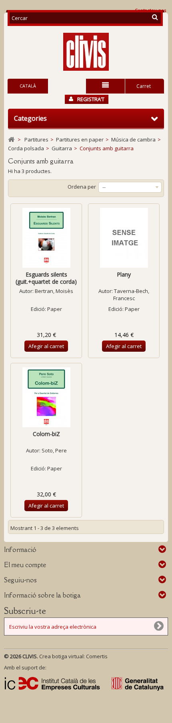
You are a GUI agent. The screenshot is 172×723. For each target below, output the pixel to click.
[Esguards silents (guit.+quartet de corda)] (46, 238)
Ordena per (82, 186)
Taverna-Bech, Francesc (131, 294)
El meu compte (25, 564)
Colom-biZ (46, 434)
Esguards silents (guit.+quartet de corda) (46, 278)
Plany (124, 274)
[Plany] (123, 238)
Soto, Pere (54, 450)
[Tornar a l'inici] (11, 140)
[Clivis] (86, 52)
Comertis (97, 656)
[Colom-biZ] (46, 397)
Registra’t (90, 99)
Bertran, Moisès (54, 291)
